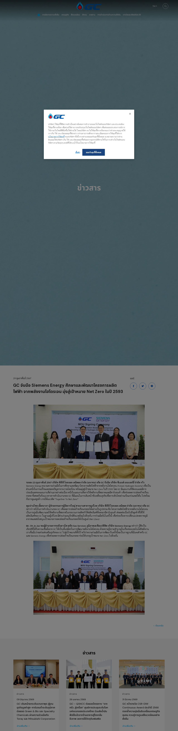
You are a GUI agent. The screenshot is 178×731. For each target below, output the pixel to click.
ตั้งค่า (78, 152)
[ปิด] (130, 113)
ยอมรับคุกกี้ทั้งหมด (93, 152)
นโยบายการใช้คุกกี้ (56, 136)
